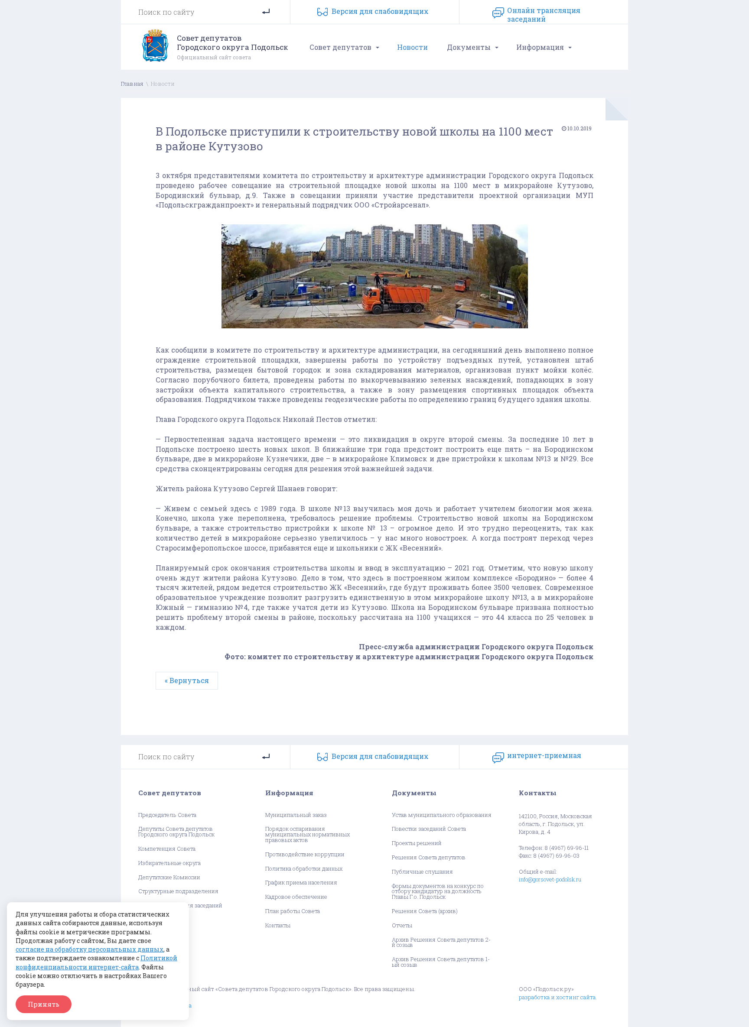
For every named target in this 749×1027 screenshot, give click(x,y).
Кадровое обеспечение (296, 897)
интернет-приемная (544, 755)
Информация (540, 47)
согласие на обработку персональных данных (89, 949)
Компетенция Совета (166, 849)
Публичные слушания (422, 872)
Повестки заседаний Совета (429, 829)
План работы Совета (292, 911)
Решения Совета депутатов (429, 857)
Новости (412, 47)
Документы (469, 47)
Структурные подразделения (178, 891)
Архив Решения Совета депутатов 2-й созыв (441, 942)
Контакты (277, 925)
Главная (132, 83)
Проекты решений (417, 843)
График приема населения (301, 882)
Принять (43, 1004)
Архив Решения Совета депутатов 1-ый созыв (441, 962)
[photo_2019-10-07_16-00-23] (374, 329)
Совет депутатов (340, 47)
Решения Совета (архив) (425, 911)
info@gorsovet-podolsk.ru (550, 879)
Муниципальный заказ (296, 815)
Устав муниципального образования (442, 815)
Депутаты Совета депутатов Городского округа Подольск (176, 831)
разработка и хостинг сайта (557, 997)
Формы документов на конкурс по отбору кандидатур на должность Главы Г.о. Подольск (438, 891)
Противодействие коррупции (305, 854)
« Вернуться (187, 680)
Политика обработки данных (303, 868)
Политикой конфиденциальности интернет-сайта (96, 962)
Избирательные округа (169, 863)
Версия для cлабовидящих (380, 11)
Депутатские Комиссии (169, 877)
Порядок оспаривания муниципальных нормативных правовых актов (307, 834)
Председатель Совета (167, 815)
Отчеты (402, 925)
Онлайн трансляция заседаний (543, 13)
